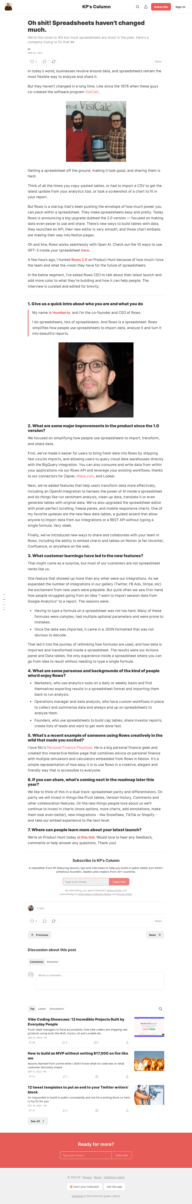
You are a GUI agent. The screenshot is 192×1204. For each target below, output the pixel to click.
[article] (96, 1031)
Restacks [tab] (52, 962)
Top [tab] (32, 1008)
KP (29, 49)
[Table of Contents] (4, 602)
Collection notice (114, 1177)
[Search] (137, 7)
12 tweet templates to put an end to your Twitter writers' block (78, 1089)
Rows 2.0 (79, 260)
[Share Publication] (146, 7)
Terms (97, 1177)
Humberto (61, 312)
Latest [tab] (42, 1008)
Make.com (85, 476)
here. (85, 250)
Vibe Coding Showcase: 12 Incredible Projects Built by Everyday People (76, 1021)
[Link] (23, 304)
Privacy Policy (124, 894)
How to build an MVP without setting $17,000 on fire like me (78, 1055)
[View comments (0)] (44, 61)
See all (35, 1121)
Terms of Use (114, 890)
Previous (42, 935)
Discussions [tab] (57, 1008)
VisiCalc (92, 92)
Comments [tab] (36, 962)
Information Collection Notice (94, 894)
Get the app (114, 1186)
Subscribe (161, 7)
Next (152, 935)
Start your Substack (86, 1186)
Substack (77, 1196)
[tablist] (44, 962)
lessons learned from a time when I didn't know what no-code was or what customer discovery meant (76, 1065)
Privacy (87, 1177)
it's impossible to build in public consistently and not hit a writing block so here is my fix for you (79, 1099)
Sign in (180, 7)
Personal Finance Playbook (69, 747)
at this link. (86, 837)
